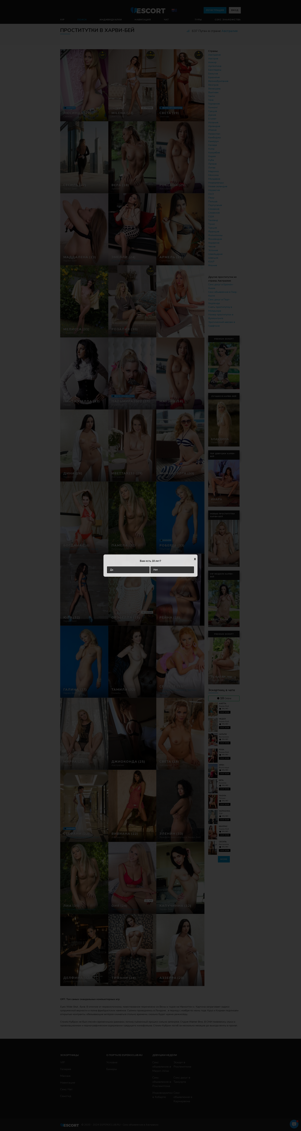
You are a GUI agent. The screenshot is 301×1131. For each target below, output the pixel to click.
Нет (155, 569)
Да (111, 569)
